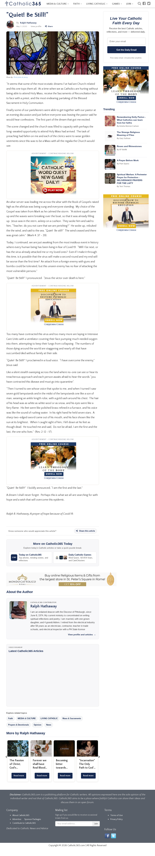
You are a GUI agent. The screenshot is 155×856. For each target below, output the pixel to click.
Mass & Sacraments (72, 718)
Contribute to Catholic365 (24, 823)
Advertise (16, 819)
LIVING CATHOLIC (96, 3)
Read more (19, 775)
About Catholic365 (20, 815)
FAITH (76, 3)
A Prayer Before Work (128, 160)
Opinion (37, 725)
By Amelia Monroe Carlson (128, 126)
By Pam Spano (123, 164)
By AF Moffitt (122, 150)
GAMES (116, 3)
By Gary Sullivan (123, 138)
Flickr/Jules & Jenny (21, 77)
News (48, 725)
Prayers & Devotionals (18, 725)
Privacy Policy (116, 819)
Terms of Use (116, 815)
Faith (10, 718)
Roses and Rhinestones (129, 146)
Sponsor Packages (32, 819)
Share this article (86, 531)
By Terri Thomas (123, 186)
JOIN (129, 3)
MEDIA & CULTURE (57, 3)
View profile (36, 26)
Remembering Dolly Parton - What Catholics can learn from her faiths (131, 120)
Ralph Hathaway (28, 23)
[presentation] (6, 756)
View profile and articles (82, 634)
